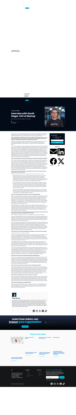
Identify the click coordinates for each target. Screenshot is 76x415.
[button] (44, 51)
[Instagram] (37, 311)
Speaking (27, 2)
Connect (27, 8)
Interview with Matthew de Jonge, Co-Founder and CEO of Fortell (44, 353)
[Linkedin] (34, 311)
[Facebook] (43, 311)
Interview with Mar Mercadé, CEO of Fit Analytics (31, 353)
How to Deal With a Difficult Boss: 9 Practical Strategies (16, 358)
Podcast (26, 4)
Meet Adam (27, 1)
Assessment (27, 6)
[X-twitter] (40, 311)
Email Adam (39, 376)
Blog (26, 5)
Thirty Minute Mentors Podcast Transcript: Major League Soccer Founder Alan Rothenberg (59, 353)
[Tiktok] (46, 311)
